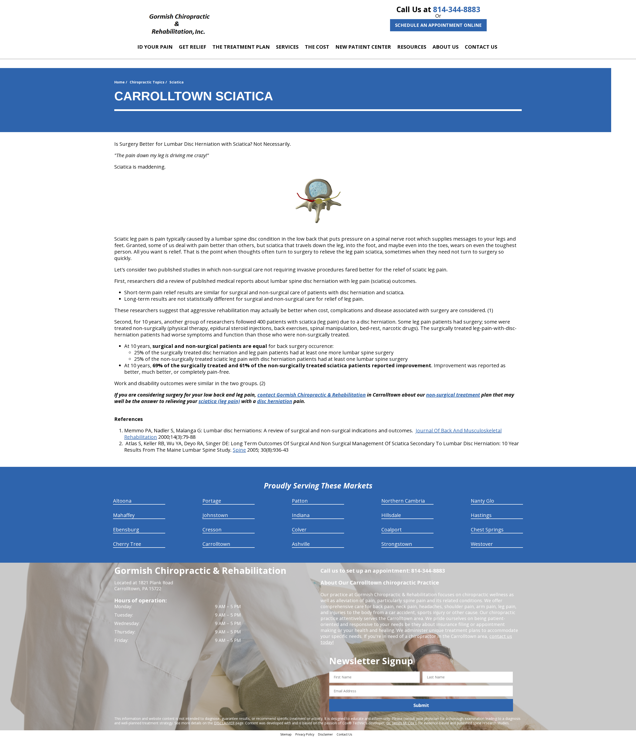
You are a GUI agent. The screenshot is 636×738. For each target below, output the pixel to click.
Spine (239, 449)
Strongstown (396, 544)
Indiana (301, 515)
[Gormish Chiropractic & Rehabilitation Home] (179, 21)
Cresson (212, 529)
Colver (299, 529)
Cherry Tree (127, 544)
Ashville (301, 544)
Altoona (122, 500)
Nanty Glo (482, 500)
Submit (421, 705)
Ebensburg (126, 529)
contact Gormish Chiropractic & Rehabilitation (311, 394)
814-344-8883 (456, 9)
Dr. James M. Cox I (401, 723)
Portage (211, 500)
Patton (300, 500)
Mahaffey (124, 515)
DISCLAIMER (224, 723)
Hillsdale (391, 515)
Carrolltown (216, 544)
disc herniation (274, 401)
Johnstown (215, 515)
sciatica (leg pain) (219, 401)
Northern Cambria (403, 500)
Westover (482, 544)
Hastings (481, 515)
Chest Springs (487, 529)
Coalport (391, 529)
